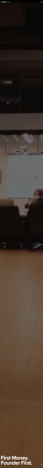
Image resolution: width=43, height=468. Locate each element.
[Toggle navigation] (41, 2)
